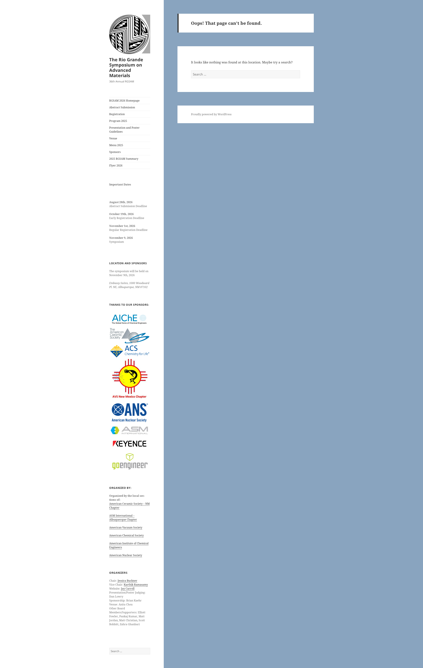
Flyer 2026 (115, 165)
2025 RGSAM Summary (123, 159)
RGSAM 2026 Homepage (124, 100)
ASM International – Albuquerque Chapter (123, 517)
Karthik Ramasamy (136, 584)
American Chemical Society (126, 535)
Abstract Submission (122, 107)
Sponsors (115, 152)
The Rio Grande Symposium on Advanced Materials (126, 67)
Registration (117, 114)
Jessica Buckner (127, 580)
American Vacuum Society (125, 527)
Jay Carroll (128, 588)
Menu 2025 (116, 145)
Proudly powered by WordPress (211, 114)
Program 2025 (118, 121)
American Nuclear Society (125, 555)
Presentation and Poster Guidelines (124, 129)
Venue (113, 138)
